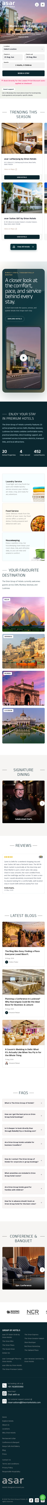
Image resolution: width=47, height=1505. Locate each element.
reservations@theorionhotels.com (24, 1402)
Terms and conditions (10, 1463)
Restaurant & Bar (9, 1438)
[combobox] (23, 49)
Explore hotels (15, 319)
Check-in (7, 54)
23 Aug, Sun (9, 57)
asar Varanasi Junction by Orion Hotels (22, 218)
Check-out (29, 54)
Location (7, 46)
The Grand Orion (8, 1349)
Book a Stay (23, 73)
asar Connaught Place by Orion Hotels (22, 158)
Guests (6, 62)
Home (4, 1417)
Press (4, 1454)
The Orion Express (31, 1334)
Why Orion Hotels (9, 1432)
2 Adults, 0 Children (18, 64)
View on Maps (9, 169)
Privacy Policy (7, 1467)
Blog (4, 1450)
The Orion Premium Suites (12, 1369)
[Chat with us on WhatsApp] (43, 1497)
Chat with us (14, 1394)
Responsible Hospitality (11, 1471)
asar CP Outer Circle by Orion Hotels (11, 1336)
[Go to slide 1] (21, 151)
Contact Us (6, 1460)
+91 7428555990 (15, 1386)
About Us (5, 1425)
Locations (6, 1429)
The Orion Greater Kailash (34, 1338)
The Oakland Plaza (31, 1350)
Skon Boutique (30, 1342)
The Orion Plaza (8, 1345)
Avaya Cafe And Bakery (11, 1446)
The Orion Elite (7, 1341)
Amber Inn (6, 1353)
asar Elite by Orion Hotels (12, 1365)
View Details (22, 177)
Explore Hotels (7, 1421)
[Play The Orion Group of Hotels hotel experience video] (23, 357)
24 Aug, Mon (31, 57)
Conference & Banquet (10, 1442)
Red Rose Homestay (32, 1346)
